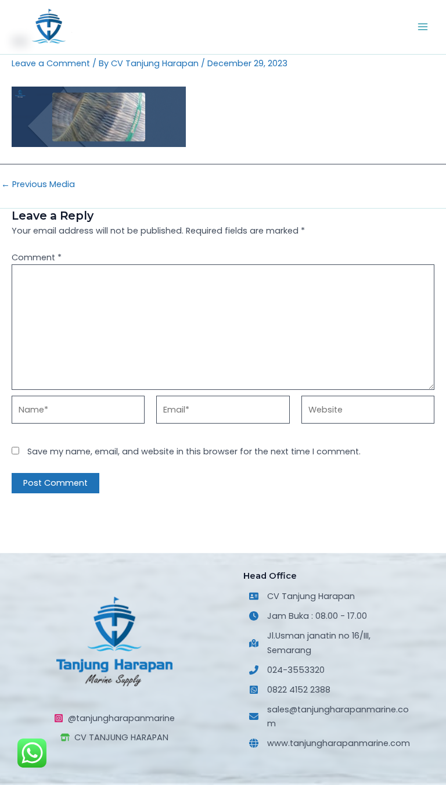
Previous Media (38, 184)
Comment (37, 257)
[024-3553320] (287, 670)
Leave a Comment (51, 63)
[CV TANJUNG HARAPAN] (114, 737)
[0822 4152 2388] (289, 690)
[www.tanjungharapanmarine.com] (329, 743)
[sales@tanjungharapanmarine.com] (331, 716)
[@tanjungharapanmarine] (114, 718)
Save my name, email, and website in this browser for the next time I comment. (194, 451)
